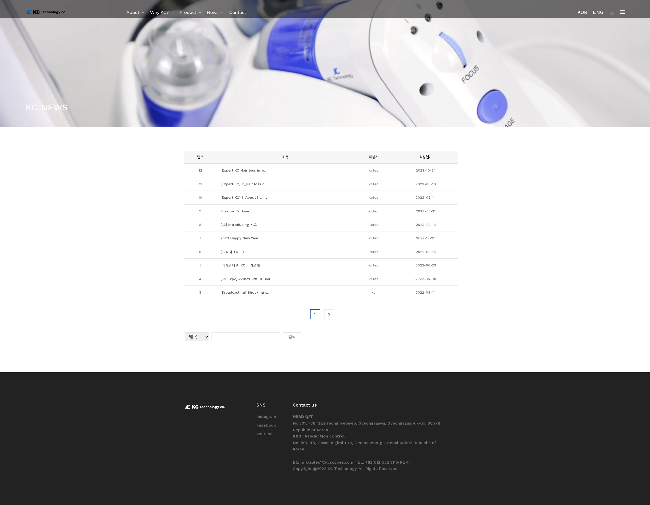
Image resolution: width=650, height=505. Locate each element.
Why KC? (159, 12)
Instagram (266, 416)
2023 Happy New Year (239, 238)
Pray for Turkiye (234, 211)
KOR (582, 12)
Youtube (264, 433)
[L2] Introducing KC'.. (238, 225)
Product (188, 12)
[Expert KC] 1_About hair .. (243, 197)
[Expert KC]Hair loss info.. (243, 170)
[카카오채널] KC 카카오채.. (240, 265)
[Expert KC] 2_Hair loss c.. (243, 184)
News (213, 12)
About (132, 12)
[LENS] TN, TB (233, 252)
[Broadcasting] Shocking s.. (244, 292)
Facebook (266, 425)
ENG (598, 12)
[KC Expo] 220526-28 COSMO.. (246, 279)
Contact (237, 12)
